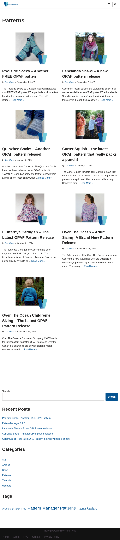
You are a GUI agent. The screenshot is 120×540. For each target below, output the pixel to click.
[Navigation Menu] (109, 4)
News (5, 470)
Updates (6, 485)
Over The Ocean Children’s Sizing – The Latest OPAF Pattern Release (26, 320)
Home (6, 537)
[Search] (115, 4)
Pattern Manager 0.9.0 (13, 423)
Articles (6, 465)
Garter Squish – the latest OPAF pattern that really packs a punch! (89, 154)
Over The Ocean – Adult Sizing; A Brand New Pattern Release (87, 237)
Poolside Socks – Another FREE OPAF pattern (26, 418)
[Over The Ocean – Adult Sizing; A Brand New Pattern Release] (90, 207)
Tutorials (6, 480)
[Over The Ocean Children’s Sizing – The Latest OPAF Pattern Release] (30, 291)
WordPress (70, 530)
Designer (16, 509)
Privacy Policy (51, 537)
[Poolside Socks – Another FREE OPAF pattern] (30, 46)
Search (6, 391)
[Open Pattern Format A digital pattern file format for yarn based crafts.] (11, 4)
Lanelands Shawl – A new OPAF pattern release (27, 428)
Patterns (6, 475)
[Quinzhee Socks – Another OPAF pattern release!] (30, 124)
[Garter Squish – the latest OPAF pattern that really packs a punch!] (90, 124)
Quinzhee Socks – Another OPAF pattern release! (27, 433)
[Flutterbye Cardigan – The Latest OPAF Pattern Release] (30, 207)
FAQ (25, 537)
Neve (47, 530)
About (16, 537)
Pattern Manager (43, 508)
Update (92, 508)
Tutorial (81, 508)
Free (23, 508)
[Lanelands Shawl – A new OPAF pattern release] (90, 46)
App (4, 459)
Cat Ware (9, 82)
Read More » (17, 100)
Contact (36, 537)
